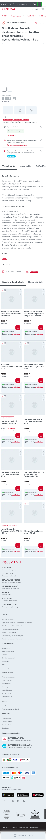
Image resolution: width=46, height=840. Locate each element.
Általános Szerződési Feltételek (12, 626)
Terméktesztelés (7, 697)
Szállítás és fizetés (8, 619)
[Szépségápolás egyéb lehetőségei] (23, 16)
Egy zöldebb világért (8, 658)
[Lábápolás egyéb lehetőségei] (36, 16)
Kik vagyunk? (6, 648)
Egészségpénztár (7, 687)
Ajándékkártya (6, 683)
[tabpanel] (23, 223)
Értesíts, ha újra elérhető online (17, 145)
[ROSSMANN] (11, 562)
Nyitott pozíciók (7, 706)
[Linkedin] (24, 801)
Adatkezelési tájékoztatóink (10, 629)
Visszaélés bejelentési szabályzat (12, 636)
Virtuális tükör (6, 693)
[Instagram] (13, 801)
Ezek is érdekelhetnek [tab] (12, 282)
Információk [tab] (25, 166)
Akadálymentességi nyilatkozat (12, 639)
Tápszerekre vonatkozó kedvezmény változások (17, 623)
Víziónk (4, 655)
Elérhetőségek (6, 718)
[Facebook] (8, 801)
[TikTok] (3, 801)
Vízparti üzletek (7, 690)
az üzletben (16, 334)
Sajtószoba (5, 661)
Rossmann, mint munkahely (10, 709)
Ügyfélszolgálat (7, 722)
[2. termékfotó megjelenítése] (10, 89)
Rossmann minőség (8, 651)
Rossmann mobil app (8, 677)
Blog (3, 664)
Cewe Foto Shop (7, 680)
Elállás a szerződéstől (9, 632)
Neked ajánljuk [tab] (35, 282)
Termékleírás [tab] (8, 166)
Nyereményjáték (7, 668)
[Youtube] (18, 801)
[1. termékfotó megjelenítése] (4, 89)
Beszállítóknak (6, 725)
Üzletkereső (5, 728)
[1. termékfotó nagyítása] (23, 64)
